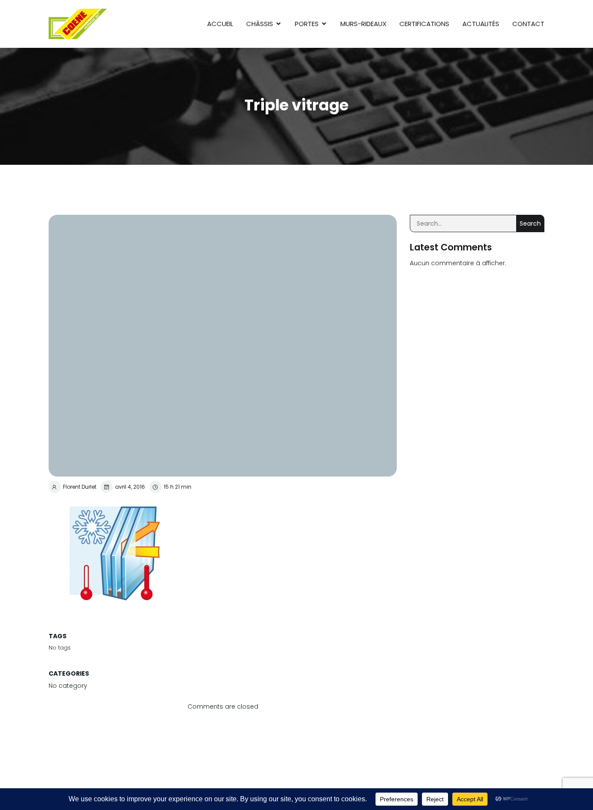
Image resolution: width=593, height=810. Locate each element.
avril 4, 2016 (130, 486)
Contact (528, 23)
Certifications (424, 23)
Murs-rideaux (363, 23)
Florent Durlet (79, 486)
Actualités (480, 23)
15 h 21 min (177, 486)
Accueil (220, 23)
